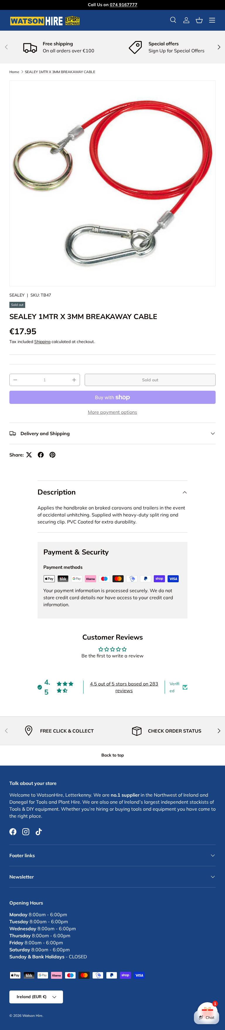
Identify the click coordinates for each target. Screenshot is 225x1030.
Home (14, 72)
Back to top (112, 755)
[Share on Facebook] (41, 455)
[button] (199, 20)
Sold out (150, 380)
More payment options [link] (112, 412)
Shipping (42, 341)
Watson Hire (32, 1015)
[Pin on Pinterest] (52, 455)
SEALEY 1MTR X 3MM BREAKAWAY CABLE (60, 72)
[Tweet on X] (29, 455)
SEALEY (17, 295)
